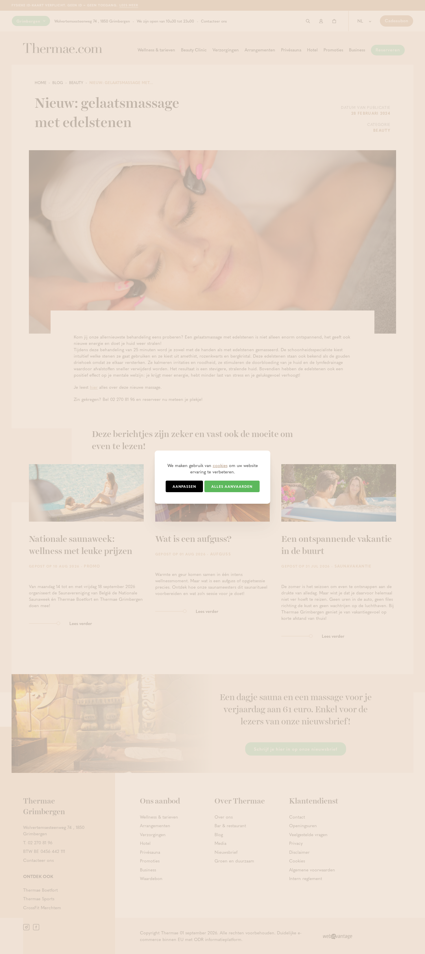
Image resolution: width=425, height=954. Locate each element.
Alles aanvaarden (231, 486)
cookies (220, 465)
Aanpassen (184, 486)
